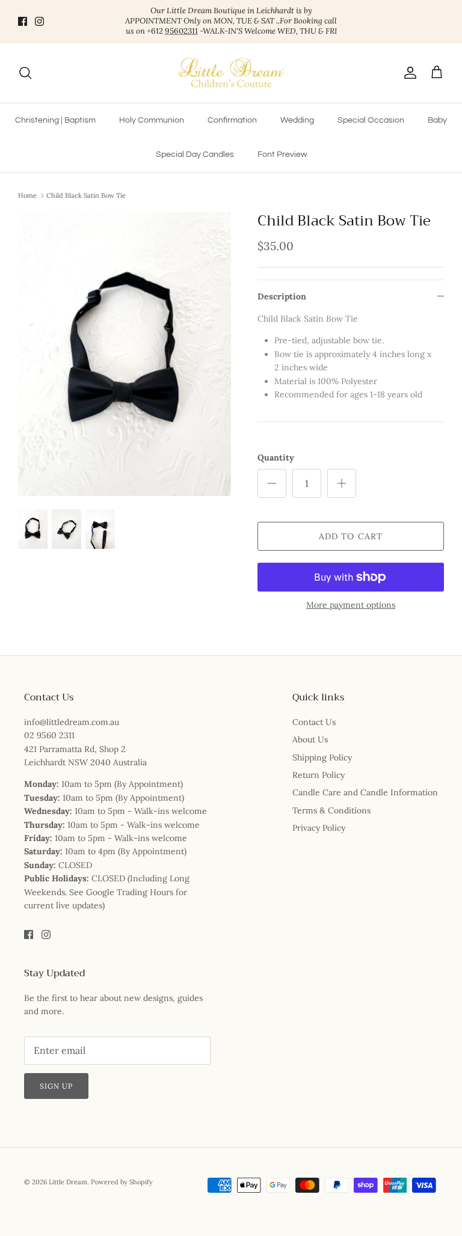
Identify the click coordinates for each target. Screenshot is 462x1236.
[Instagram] (39, 21)
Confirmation (232, 120)
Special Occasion (370, 120)
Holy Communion (151, 120)
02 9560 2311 (49, 735)
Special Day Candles (195, 154)
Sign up (56, 1086)
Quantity (275, 457)
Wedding (297, 120)
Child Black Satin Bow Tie (86, 195)
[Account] (407, 73)
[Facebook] (22, 21)
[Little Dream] (231, 73)
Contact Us (314, 722)
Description (281, 296)
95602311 (181, 31)
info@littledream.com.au (71, 722)
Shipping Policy (322, 757)
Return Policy (318, 774)
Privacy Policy (318, 827)
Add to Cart (351, 536)
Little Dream (68, 1182)
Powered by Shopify (122, 1182)
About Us (310, 739)
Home (27, 195)
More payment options (350, 605)
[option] (124, 354)
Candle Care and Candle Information (365, 792)
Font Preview (282, 154)
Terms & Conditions (331, 810)
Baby (437, 120)
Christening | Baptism (55, 120)
